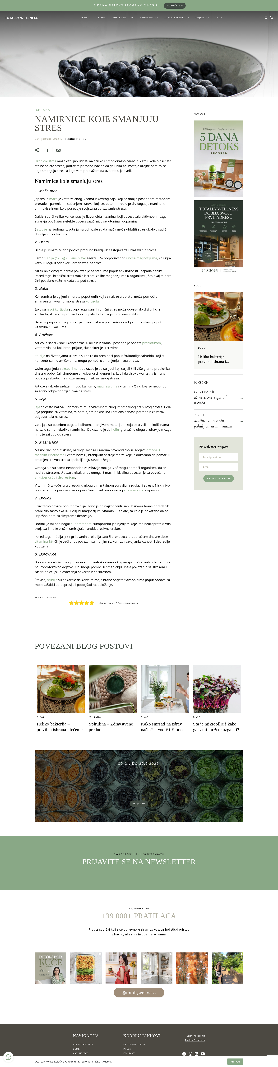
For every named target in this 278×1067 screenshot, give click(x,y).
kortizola (92, 301)
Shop (218, 17)
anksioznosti (133, 490)
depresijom (66, 477)
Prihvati (235, 1061)
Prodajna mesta (134, 1044)
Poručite (174, 5)
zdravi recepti (83, 1044)
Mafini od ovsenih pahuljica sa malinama (213, 423)
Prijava (137, 803)
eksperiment (71, 368)
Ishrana (42, 109)
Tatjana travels (141, 797)
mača (53, 199)
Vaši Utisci (80, 1053)
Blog (101, 17)
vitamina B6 (44, 541)
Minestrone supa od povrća (210, 399)
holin (115, 429)
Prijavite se (216, 478)
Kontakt (129, 1053)
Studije (40, 356)
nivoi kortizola (57, 309)
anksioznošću (45, 477)
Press (127, 1048)
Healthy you (141, 785)
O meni (85, 17)
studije (42, 229)
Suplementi (121, 17)
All (141, 774)
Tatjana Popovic (76, 138)
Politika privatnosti (195, 1040)
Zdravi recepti (174, 17)
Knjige (199, 17)
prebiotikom (151, 343)
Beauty (141, 777)
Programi (146, 17)
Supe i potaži (204, 391)
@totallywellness (139, 993)
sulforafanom (81, 524)
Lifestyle (142, 793)
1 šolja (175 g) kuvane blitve (65, 258)
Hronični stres (45, 161)
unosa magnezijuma (141, 258)
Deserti (200, 414)
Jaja (37, 407)
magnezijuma (107, 386)
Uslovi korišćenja (196, 1035)
